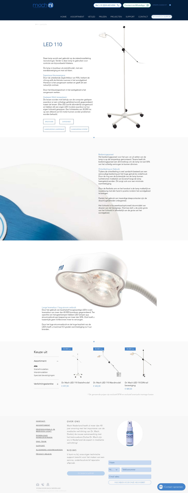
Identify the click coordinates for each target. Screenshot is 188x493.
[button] (161, 5)
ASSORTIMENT (43, 425)
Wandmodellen (41, 372)
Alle (35, 366)
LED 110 (52, 44)
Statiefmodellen (41, 369)
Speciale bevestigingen (44, 375)
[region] (130, 433)
